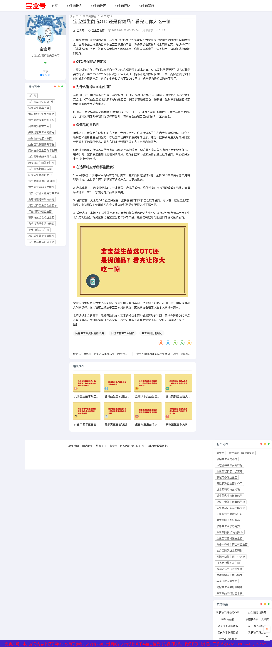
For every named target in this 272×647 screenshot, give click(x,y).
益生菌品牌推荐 (257, 612)
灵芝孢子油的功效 (227, 625)
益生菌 (32, 95)
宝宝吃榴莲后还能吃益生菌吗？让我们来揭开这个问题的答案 (171, 353)
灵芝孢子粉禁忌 (257, 632)
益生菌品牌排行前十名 (41, 241)
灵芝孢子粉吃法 (228, 639)
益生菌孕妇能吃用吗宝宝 (42, 156)
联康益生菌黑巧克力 (40, 174)
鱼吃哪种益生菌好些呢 (41, 113)
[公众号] (45, 62)
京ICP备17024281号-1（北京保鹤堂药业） (145, 445)
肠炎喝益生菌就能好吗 (41, 162)
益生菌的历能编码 (152, 333)
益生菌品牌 (227, 619)
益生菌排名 (74, 5)
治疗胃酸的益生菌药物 (41, 199)
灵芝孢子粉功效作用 (227, 612)
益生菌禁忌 (146, 5)
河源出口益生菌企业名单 (42, 205)
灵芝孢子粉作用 (257, 625)
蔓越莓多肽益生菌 (38, 126)
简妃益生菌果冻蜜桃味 (41, 235)
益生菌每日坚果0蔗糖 (40, 101)
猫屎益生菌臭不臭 (38, 107)
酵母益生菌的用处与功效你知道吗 (125, 396)
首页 (55, 5)
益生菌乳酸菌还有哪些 (41, 144)
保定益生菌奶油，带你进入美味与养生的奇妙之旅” (102, 353)
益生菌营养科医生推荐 (41, 187)
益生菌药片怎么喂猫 (40, 138)
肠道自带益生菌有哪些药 (42, 150)
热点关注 (101, 445)
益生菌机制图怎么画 (40, 168)
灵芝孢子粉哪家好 (227, 632)
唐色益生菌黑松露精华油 (89, 333)
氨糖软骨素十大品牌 (257, 619)
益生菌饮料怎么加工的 (41, 120)
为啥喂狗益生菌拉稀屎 (41, 223)
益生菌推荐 (98, 5)
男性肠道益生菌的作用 (41, 132)
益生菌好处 (122, 5)
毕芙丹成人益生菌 (38, 229)
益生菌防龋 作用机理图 (41, 180)
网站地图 (87, 445)
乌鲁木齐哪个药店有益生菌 (43, 193)
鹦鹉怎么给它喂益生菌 (41, 217)
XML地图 (73, 445)
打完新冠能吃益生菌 (40, 211)
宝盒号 (80, 30)
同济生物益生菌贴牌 (122, 333)
